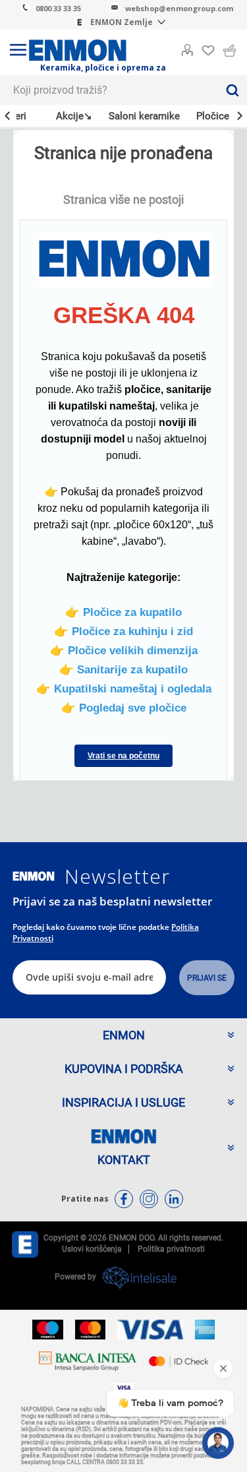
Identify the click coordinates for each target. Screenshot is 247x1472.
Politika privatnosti (171, 1249)
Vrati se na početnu (123, 755)
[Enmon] (34, 876)
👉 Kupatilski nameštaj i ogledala (123, 688)
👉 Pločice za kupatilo (123, 612)
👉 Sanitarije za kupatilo (123, 669)
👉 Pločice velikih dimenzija (124, 650)
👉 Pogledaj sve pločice (123, 707)
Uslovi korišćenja (92, 1249)
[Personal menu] (187, 47)
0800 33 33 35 (58, 8)
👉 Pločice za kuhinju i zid (123, 631)
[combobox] (108, 90)
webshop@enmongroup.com (179, 8)
